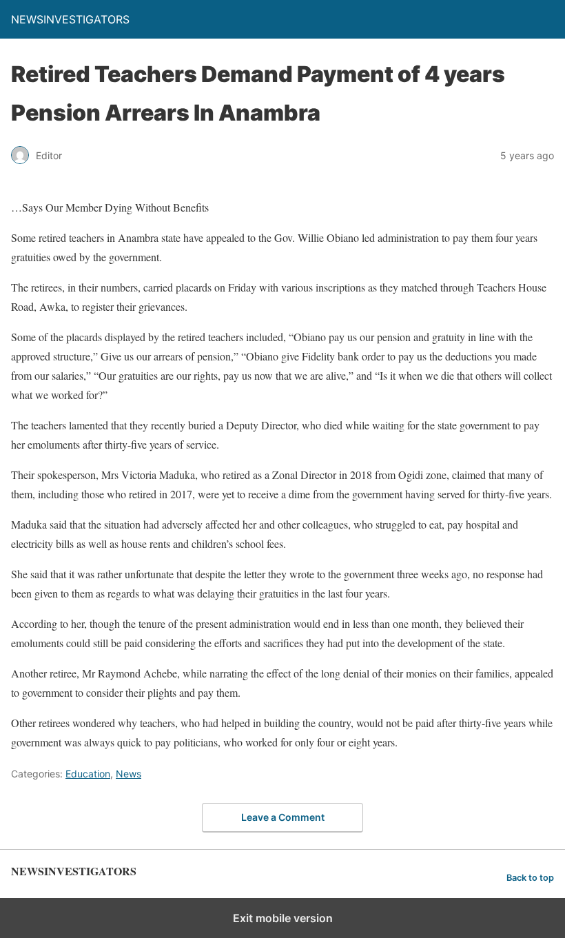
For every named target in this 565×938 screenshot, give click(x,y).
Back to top (530, 878)
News (128, 773)
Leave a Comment (283, 817)
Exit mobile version (283, 918)
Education (87, 773)
